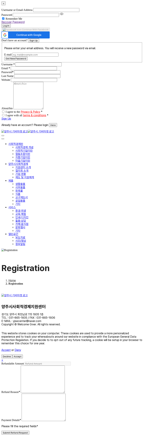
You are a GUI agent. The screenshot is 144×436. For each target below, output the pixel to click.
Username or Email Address (16, 9)
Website (5, 79)
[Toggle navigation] (2, 135)
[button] (25, 34)
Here (53, 125)
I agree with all (27, 115)
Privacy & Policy (30, 111)
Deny (18, 350)
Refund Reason (10, 392)
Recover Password (13, 22)
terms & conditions (34, 115)
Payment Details (11, 420)
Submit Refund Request (15, 432)
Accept (6, 350)
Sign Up (34, 40)
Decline (7, 356)
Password (6, 14)
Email (5, 68)
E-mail (8, 54)
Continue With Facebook (34, 29)
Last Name (7, 75)
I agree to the (24, 111)
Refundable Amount (13, 363)
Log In (6, 25)
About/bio (7, 108)
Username (8, 64)
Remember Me (14, 18)
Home (12, 280)
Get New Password (16, 58)
